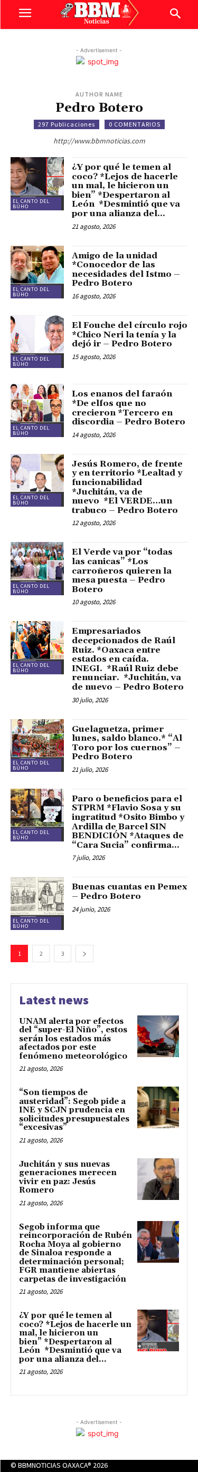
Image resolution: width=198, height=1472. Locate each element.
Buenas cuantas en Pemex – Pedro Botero (129, 892)
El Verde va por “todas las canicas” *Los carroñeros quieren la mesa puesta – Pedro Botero (122, 570)
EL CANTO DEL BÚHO (31, 204)
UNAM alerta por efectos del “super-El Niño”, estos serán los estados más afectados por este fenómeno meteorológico (73, 1038)
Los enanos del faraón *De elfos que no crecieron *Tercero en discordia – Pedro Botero (128, 408)
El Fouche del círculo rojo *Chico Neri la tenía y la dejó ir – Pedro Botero (129, 334)
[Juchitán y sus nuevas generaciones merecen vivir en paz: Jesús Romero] (158, 1179)
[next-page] (84, 953)
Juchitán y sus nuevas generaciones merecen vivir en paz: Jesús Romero (68, 1177)
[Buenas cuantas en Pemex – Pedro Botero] (37, 903)
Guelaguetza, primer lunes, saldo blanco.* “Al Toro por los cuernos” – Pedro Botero (127, 743)
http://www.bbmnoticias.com (99, 141)
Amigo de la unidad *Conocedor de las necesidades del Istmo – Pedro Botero (126, 269)
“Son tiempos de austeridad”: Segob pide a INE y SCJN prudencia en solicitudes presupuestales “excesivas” (74, 1110)
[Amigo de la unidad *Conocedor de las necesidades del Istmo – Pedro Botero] (37, 272)
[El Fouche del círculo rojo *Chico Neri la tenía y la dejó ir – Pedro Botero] (37, 342)
